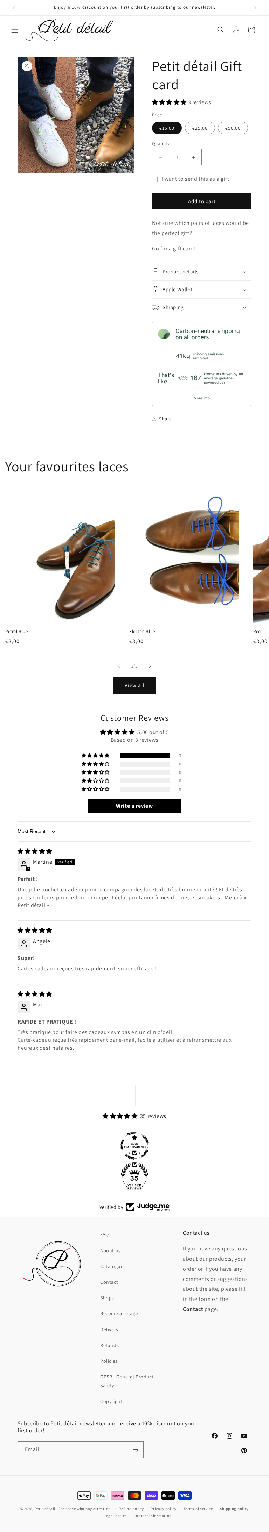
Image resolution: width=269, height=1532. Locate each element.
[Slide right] (150, 666)
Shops (107, 1298)
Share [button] (165, 418)
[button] (14, 29)
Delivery (109, 1329)
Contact (109, 1282)
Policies (109, 1361)
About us (110, 1250)
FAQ (104, 1234)
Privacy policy (164, 1508)
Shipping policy (234, 1508)
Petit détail (45, 1508)
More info (202, 398)
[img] (35, 851)
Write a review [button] (134, 806)
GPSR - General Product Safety (127, 1381)
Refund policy (131, 1508)
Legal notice (115, 1515)
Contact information (153, 1515)
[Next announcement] (255, 7)
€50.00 (233, 128)
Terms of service (198, 1508)
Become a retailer (120, 1313)
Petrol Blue (16, 631)
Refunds (109, 1345)
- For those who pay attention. (84, 1508)
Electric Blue (142, 631)
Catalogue (111, 1266)
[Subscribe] (135, 1449)
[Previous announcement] (13, 7)
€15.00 (166, 128)
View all (135, 685)
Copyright (111, 1401)
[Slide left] (119, 666)
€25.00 (200, 128)
